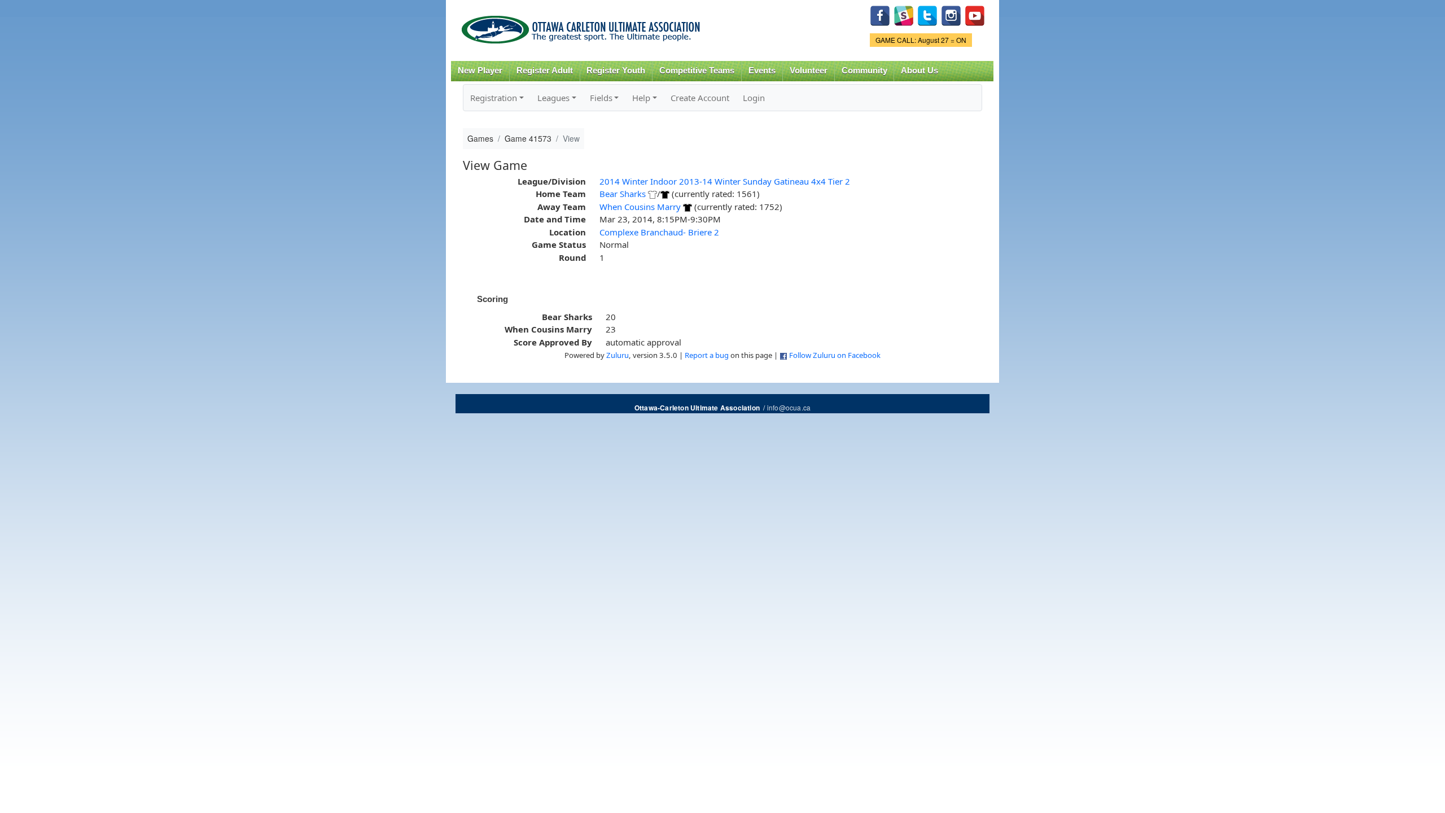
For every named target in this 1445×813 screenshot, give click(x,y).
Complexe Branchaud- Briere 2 (659, 232)
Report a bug (707, 355)
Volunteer (808, 70)
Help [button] (641, 97)
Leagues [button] (553, 97)
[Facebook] (880, 14)
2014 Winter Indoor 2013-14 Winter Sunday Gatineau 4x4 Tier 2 (724, 181)
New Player (480, 70)
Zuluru (617, 355)
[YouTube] (975, 14)
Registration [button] (493, 97)
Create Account (700, 97)
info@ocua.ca (789, 407)
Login (754, 97)
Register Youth (615, 70)
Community (864, 70)
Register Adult (544, 70)
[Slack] (904, 14)
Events (762, 70)
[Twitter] (927, 14)
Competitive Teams (696, 70)
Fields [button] (601, 97)
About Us (919, 70)
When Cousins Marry (640, 206)
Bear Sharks (622, 193)
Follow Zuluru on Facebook (835, 355)
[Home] (583, 25)
